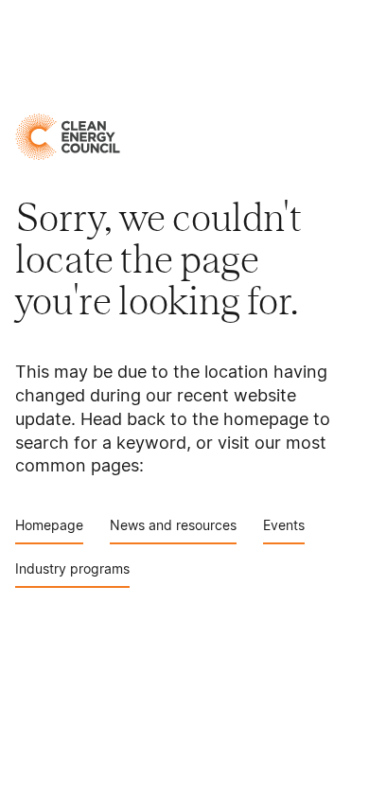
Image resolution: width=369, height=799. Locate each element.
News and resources (173, 525)
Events (284, 525)
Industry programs (72, 568)
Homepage (49, 525)
